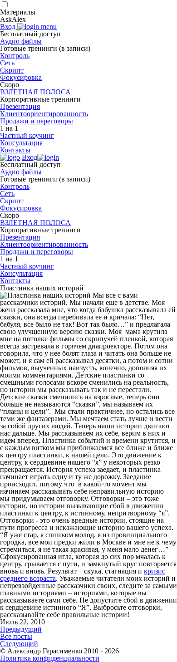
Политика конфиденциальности (49, 658)
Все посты (16, 636)
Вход (8, 26)
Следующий (19, 643)
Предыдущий (21, 629)
